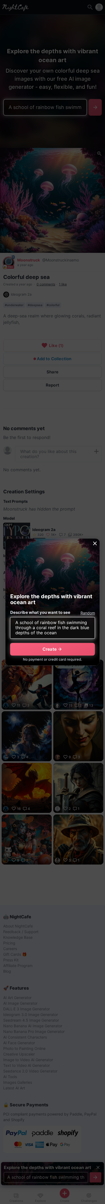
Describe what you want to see (40, 612)
